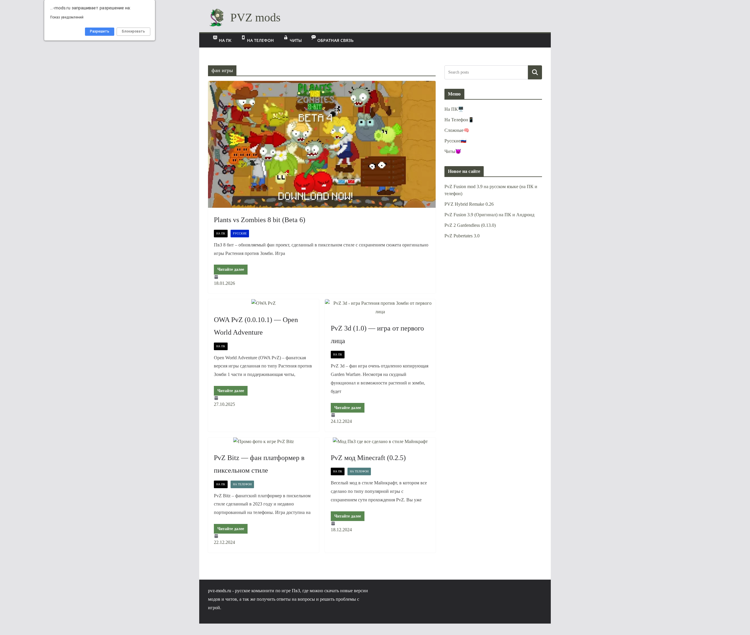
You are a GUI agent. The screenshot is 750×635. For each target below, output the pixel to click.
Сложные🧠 (456, 130)
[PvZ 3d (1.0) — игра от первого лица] (380, 307)
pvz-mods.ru (219, 590)
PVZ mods (255, 17)
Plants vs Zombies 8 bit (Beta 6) (259, 220)
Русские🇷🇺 (455, 140)
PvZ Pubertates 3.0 (462, 235)
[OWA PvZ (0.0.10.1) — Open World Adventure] (263, 303)
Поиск (535, 72)
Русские (240, 233)
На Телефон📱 (459, 119)
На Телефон (242, 484)
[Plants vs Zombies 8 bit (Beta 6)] (322, 144)
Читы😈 (452, 151)
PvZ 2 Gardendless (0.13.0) (470, 225)
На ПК (220, 233)
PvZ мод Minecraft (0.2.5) (368, 458)
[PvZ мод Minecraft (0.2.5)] (380, 441)
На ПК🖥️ (454, 109)
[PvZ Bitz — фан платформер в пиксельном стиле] (263, 441)
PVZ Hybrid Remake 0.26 (469, 204)
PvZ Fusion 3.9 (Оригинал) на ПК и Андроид (489, 214)
